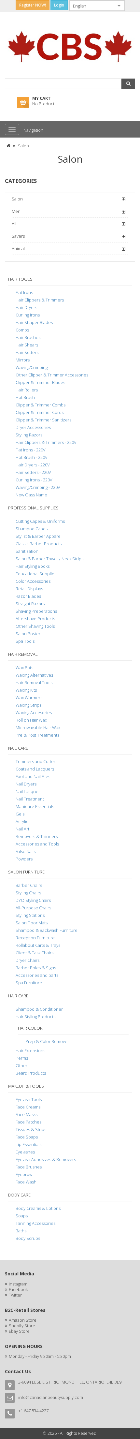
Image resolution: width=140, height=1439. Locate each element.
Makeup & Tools (26, 1086)
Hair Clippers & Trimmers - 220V (46, 442)
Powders (24, 859)
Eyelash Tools (29, 1099)
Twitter (15, 1295)
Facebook (18, 1289)
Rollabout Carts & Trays (38, 945)
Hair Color (30, 1028)
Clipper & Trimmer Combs (40, 405)
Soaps (22, 1216)
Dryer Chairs (27, 960)
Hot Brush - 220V (32, 457)
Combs (22, 330)
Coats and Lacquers (35, 769)
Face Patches (28, 1122)
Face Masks (26, 1114)
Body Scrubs (28, 1238)
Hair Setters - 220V (33, 472)
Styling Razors (29, 435)
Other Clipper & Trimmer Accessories (52, 375)
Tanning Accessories (35, 1223)
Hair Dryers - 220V (33, 465)
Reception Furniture (35, 938)
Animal (18, 248)
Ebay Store (19, 1331)
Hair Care (18, 996)
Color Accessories (33, 581)
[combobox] (92, 5)
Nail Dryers (26, 784)
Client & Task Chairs (34, 953)
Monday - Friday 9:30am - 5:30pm (40, 1356)
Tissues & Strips (31, 1129)
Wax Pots (24, 667)
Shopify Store (22, 1326)
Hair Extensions (30, 1050)
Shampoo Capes (32, 529)
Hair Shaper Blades (34, 322)
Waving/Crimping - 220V (38, 487)
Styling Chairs (28, 893)
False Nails (25, 851)
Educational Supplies (36, 574)
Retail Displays (29, 589)
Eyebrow (24, 1174)
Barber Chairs (29, 885)
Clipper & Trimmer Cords (39, 412)
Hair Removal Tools (34, 682)
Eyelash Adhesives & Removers (46, 1159)
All (14, 224)
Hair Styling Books (32, 566)
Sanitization (27, 551)
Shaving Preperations (36, 611)
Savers (18, 236)
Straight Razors (30, 604)
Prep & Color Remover (47, 1041)
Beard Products (31, 1073)
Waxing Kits (26, 690)
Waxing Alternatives (34, 675)
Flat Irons (24, 292)
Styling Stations (30, 915)
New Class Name (31, 495)
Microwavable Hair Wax (38, 727)
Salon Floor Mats (32, 923)
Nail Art (22, 829)
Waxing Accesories (34, 712)
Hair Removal (23, 654)
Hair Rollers (27, 390)
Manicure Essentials (35, 806)
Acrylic (22, 821)
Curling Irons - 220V (34, 480)
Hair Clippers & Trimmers (40, 300)
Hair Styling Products (35, 1017)
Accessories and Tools (37, 844)
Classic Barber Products (39, 544)
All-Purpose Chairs (33, 908)
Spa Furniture (29, 983)
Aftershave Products (35, 619)
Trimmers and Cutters (36, 761)
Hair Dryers (26, 307)
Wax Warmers (29, 697)
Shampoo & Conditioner (39, 1009)
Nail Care (18, 748)
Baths (21, 1231)
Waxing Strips (28, 705)
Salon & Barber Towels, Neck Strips (49, 559)
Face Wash (26, 1182)
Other (21, 1065)
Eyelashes (25, 1152)
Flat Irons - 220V (31, 450)
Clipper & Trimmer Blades (40, 382)
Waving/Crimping (32, 367)
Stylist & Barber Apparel (39, 536)
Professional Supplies (33, 508)
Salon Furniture (26, 872)
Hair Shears (27, 345)
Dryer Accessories (33, 427)
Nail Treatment (30, 799)
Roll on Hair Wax (31, 720)
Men (16, 211)
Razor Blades (28, 596)
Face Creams (28, 1107)
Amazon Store (22, 1320)
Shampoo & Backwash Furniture (46, 930)
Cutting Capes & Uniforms (40, 521)
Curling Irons (28, 315)
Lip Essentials (28, 1144)
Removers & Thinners (37, 836)
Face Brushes (29, 1167)
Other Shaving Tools (35, 626)
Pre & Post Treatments (37, 735)
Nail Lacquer (28, 791)
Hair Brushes (28, 337)
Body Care (19, 1195)
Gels (20, 814)
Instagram (18, 1284)
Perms (22, 1058)
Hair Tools (20, 279)
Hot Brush (25, 397)
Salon (23, 146)
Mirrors (23, 360)
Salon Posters (29, 634)
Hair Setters (27, 352)
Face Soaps (27, 1137)
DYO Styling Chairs (33, 900)
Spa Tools (25, 641)
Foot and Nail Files (33, 776)
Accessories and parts (37, 975)
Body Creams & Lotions (38, 1208)
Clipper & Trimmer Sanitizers (43, 420)
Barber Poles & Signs (36, 968)
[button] (128, 84)
